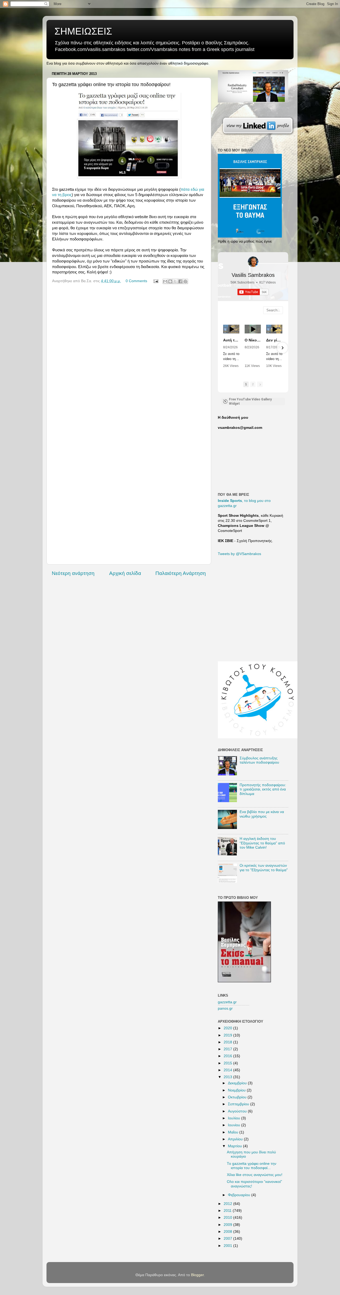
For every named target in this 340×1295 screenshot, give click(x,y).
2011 (228, 1211)
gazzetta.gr (227, 1002)
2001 (228, 1246)
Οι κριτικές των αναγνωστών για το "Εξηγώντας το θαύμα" (264, 868)
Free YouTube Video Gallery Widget (250, 401)
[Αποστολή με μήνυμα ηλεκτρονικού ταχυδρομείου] (165, 281)
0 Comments (136, 281)
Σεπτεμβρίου (239, 1104)
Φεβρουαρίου (239, 1195)
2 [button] (253, 384)
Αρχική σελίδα (125, 573)
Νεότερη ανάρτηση (73, 573)
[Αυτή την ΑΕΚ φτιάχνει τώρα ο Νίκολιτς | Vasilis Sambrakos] (231, 329)
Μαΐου (233, 1132)
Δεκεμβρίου (238, 1083)
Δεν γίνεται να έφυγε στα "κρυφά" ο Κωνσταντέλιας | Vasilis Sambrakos (274, 340)
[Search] (278, 310)
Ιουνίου (234, 1125)
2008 (228, 1232)
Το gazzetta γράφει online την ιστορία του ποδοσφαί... (251, 1166)
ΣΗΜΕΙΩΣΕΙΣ (83, 31)
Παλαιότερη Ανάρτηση (180, 573)
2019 (228, 1035)
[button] (224, 348)
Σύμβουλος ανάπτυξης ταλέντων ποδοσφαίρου (259, 760)
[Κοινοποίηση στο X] (175, 281)
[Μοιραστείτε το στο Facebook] (180, 281)
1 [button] (246, 384)
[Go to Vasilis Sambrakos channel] (253, 261)
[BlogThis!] (170, 281)
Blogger (197, 1275)
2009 (228, 1225)
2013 (228, 1077)
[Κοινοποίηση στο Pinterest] (185, 281)
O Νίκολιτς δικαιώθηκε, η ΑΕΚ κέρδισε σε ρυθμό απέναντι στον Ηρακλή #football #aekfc (253, 340)
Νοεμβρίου (237, 1090)
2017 (228, 1049)
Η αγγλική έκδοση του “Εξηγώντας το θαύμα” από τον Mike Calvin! (262, 843)
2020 (228, 1028)
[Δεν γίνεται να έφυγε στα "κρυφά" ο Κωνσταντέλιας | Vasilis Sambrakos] (274, 329)
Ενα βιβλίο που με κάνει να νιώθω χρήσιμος (262, 814)
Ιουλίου (234, 1118)
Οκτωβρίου (238, 1097)
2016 (228, 1056)
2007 (228, 1239)
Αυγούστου (238, 1111)
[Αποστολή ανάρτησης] (155, 281)
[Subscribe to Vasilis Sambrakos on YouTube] (170, 4)
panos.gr (225, 1008)
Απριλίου (236, 1139)
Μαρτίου (235, 1146)
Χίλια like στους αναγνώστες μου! (254, 1175)
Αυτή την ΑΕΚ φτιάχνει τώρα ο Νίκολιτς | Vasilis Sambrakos (231, 340)
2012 (228, 1204)
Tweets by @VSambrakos (239, 554)
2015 (228, 1063)
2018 (228, 1042)
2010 (228, 1218)
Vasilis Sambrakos (253, 275)
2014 (228, 1070)
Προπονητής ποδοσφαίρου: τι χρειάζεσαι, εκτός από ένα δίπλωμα (263, 789)
